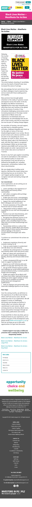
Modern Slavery (20, 409)
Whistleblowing (16, 446)
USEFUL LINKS (16, 422)
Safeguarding (16, 444)
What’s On (5, 367)
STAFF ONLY (16, 457)
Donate (19, 7)
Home (3, 21)
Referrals (16, 442)
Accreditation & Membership (16, 450)
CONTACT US (16, 438)
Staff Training (16, 461)
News (9, 21)
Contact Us (5, 370)
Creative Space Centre (16, 426)
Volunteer (5, 362)
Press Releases (18, 411)
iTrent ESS (16, 463)
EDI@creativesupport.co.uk (18, 320)
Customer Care (16, 440)
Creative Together (16, 428)
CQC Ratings (16, 452)
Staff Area (16, 459)
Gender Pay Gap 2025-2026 (17, 410)
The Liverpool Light (16, 432)
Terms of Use (13, 409)
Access (16, 467)
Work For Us (5, 360)
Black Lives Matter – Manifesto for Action (14, 338)
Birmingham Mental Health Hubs (16, 430)
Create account (20, 2)
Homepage (5, 357)
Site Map (27, 409)
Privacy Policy (5, 409)
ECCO (16, 465)
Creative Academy (16, 424)
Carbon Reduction (5, 410)
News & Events (6, 365)
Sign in (28, 2)
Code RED (16, 448)
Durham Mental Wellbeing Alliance (16, 434)
